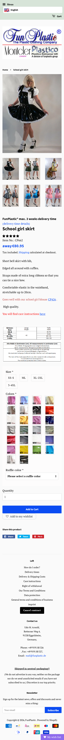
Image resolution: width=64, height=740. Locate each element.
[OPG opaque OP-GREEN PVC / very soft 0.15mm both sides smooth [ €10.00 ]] (37, 450)
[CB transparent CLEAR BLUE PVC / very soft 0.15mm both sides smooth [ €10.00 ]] (49, 450)
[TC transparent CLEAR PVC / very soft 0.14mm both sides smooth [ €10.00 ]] (11, 459)
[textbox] (32, 470)
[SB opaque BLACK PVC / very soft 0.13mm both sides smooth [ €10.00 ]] (24, 459)
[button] (11, 236)
